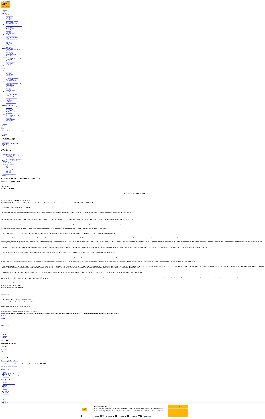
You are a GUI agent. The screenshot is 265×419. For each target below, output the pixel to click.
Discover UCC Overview (11, 36)
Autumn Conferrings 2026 (9, 154)
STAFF (5, 382)
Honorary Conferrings (8, 145)
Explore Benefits (9, 63)
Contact (5, 385)
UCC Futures (9, 32)
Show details (147, 416)
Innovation (8, 31)
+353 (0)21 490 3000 (5, 366)
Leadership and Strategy (11, 39)
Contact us (3, 351)
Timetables (5, 390)
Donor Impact (9, 60)
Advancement (6, 377)
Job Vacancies (9, 43)
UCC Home (6, 142)
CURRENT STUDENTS (9, 384)
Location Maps (13, 366)
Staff (4, 11)
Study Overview (9, 16)
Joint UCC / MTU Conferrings (10, 160)
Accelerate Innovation (11, 54)
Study (4, 372)
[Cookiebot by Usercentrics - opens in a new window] (85, 416)
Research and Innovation (8, 373)
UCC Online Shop (7, 392)
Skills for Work (9, 52)
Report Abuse (6, 402)
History (7, 38)
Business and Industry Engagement (11, 375)
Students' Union (6, 391)
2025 (7, 166)
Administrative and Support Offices (11, 143)
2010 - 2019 (8, 171)
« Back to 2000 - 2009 (5, 325)
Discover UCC (6, 374)
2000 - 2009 (8, 172)
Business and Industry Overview (13, 49)
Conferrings (5, 144)
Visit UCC (8, 44)
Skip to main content (5, 1)
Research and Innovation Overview (14, 26)
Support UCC (9, 55)
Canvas (5, 389)
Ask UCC (5, 175)
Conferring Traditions (8, 162)
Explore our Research (11, 33)
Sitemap (5, 399)
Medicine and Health (10, 157)
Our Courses (9, 14)
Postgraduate (9, 18)
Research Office (9, 29)
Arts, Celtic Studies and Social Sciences (14, 155)
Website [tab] (5, 134)
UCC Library (9, 42)
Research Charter (10, 27)
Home (4, 153)
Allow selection (178, 411)
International (9, 19)
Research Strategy (10, 28)
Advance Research (10, 53)
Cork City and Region (11, 45)
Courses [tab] (5, 135)
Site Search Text (5, 130)
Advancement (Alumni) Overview (13, 58)
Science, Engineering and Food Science (14, 159)
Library (5, 386)
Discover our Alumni (10, 62)
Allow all (178, 406)
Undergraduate (9, 17)
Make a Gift (8, 64)
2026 (7, 165)
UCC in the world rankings (12, 37)
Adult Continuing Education (12, 21)
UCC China (8, 47)
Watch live (5, 161)
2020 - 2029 (8, 170)
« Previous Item (4, 315)
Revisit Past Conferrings (8, 164)
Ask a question (4, 349)
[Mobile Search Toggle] (1, 68)
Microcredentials (9, 22)
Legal (4, 401)
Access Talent (9, 50)
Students (5, 10)
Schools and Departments (11, 41)
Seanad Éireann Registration (9, 174)
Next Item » (3, 318)
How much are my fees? (11, 23)
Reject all (178, 415)
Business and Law (10, 156)
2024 (7, 167)
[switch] (115, 416)
